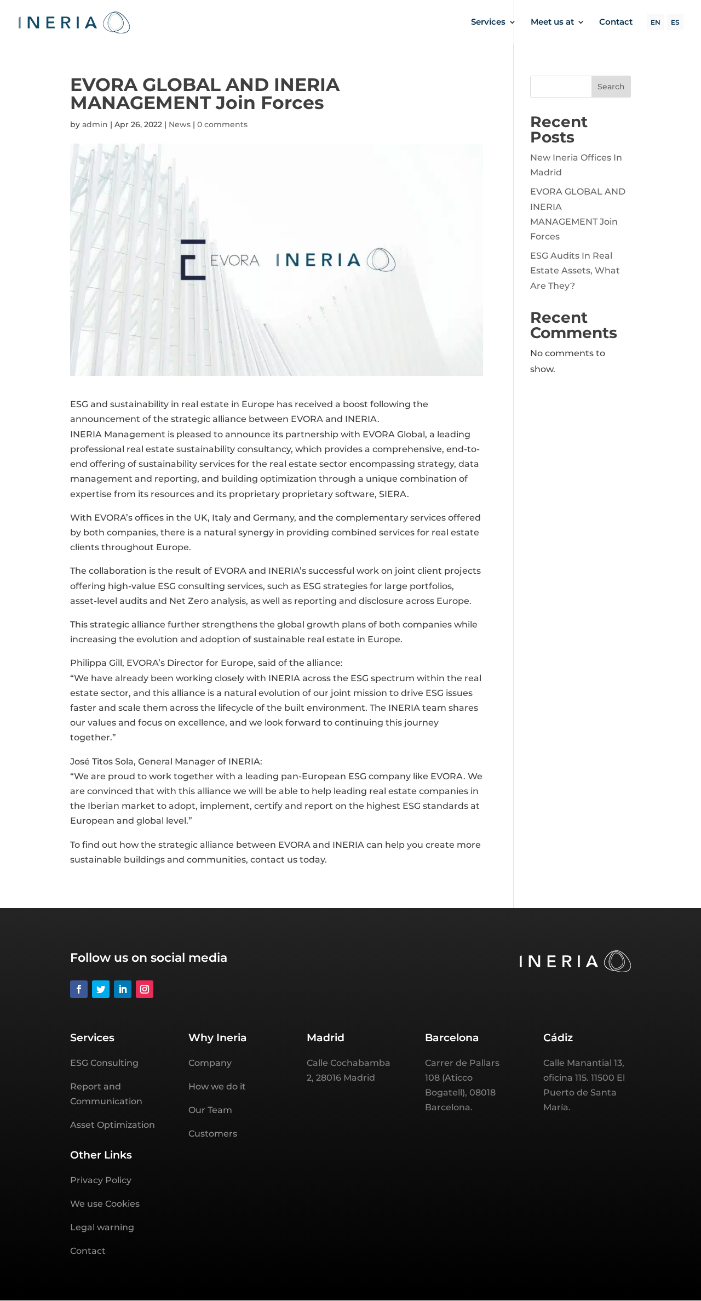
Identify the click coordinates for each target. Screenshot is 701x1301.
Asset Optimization (112, 1125)
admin (95, 124)
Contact (616, 22)
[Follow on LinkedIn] (122, 989)
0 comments (222, 124)
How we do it (217, 1086)
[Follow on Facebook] (79, 989)
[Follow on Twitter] (101, 989)
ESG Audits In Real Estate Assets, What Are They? (575, 270)
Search (611, 87)
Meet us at (552, 22)
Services (488, 22)
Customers (212, 1133)
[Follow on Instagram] (144, 989)
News (180, 124)
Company (210, 1063)
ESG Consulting (104, 1063)
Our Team (210, 1110)
